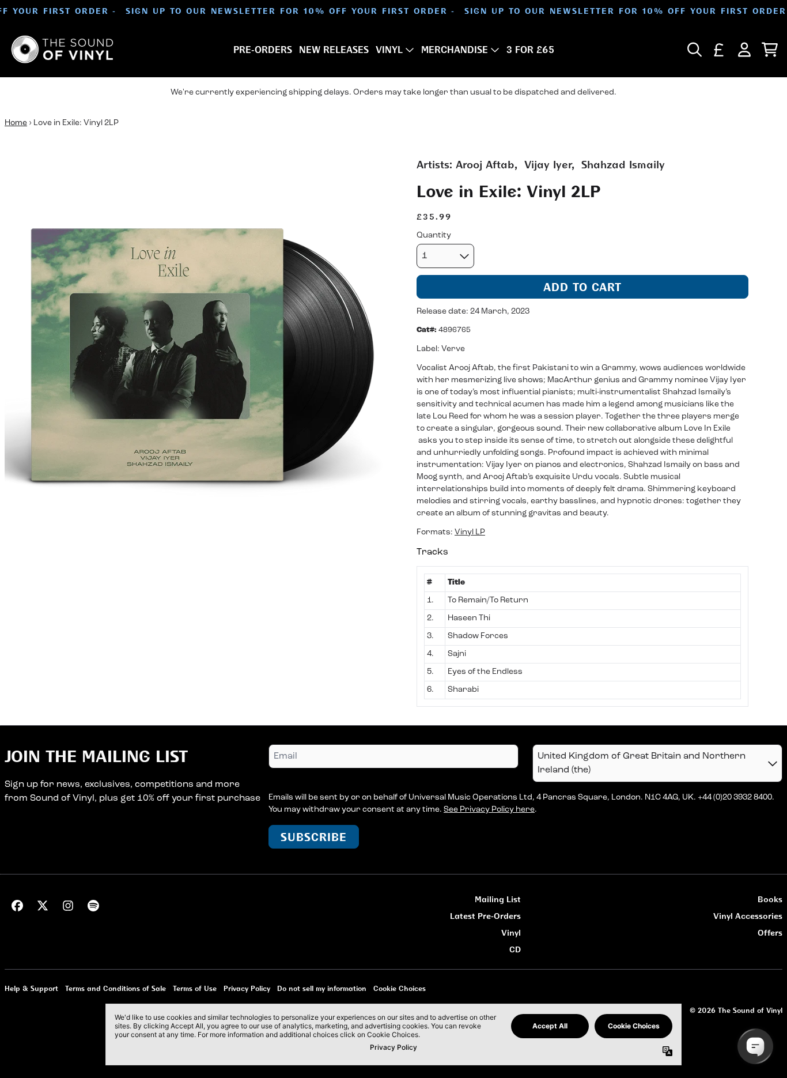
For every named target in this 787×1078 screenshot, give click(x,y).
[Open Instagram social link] (68, 905)
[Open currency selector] (719, 49)
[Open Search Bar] (694, 50)
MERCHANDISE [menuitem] (454, 49)
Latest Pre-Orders (485, 916)
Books (770, 899)
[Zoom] (199, 351)
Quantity (434, 235)
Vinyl (511, 932)
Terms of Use (195, 988)
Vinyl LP (470, 532)
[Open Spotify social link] (93, 905)
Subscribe (314, 836)
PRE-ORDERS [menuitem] (262, 49)
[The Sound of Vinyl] (62, 49)
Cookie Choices (399, 988)
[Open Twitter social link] (42, 905)
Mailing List (498, 899)
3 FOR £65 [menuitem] (530, 49)
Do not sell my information (321, 988)
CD (515, 949)
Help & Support (31, 988)
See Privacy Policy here (489, 809)
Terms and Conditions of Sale (115, 988)
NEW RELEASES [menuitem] (334, 49)
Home (16, 123)
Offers (770, 932)
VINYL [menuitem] (389, 49)
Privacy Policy (247, 988)
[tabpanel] (582, 636)
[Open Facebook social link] (17, 905)
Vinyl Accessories (747, 916)
